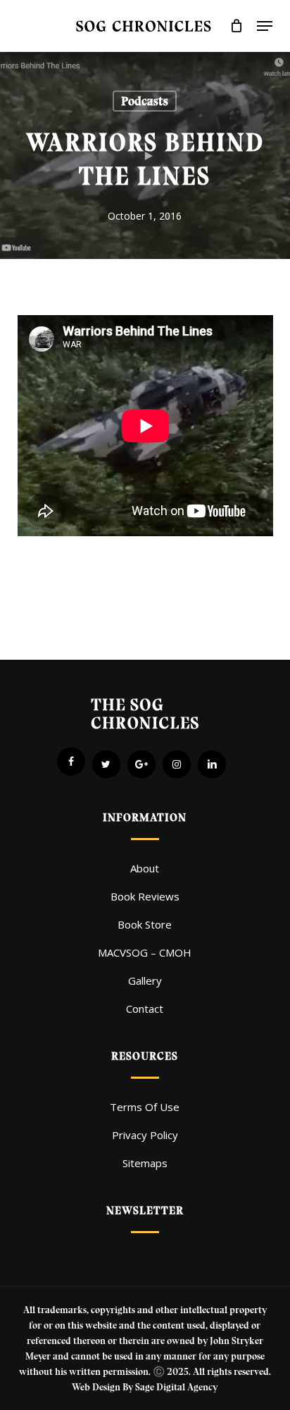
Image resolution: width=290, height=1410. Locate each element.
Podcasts (144, 101)
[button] (264, 26)
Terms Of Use (144, 1107)
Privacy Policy (145, 1135)
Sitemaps (145, 1163)
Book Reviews (145, 896)
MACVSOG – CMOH (144, 952)
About (144, 868)
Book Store (145, 924)
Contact (144, 1009)
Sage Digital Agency (176, 1387)
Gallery (145, 980)
